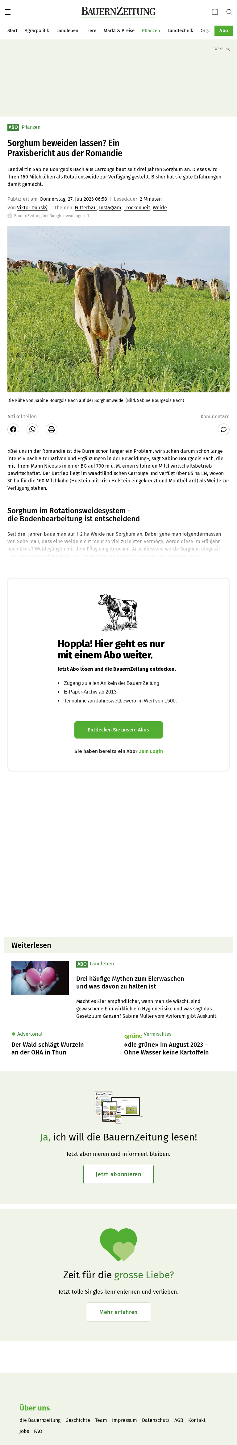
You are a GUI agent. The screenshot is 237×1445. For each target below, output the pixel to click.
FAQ (38, 1431)
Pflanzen (151, 30)
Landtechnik (180, 30)
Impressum (124, 1420)
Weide (160, 208)
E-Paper (217, 12)
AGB (178, 1420)
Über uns (34, 1408)
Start (12, 30)
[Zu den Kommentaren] (224, 429)
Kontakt (197, 1420)
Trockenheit (137, 208)
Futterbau (86, 208)
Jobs (24, 1431)
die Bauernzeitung (39, 1420)
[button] (7, 12)
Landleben (67, 30)
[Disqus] (118, 853)
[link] (151, 982)
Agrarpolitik (37, 30)
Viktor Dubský (32, 208)
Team (101, 1420)
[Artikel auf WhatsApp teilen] (32, 429)
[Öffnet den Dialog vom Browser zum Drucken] (51, 429)
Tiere (91, 30)
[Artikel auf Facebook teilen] (13, 429)
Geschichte (77, 1420)
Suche (232, 11)
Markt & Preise (119, 30)
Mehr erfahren (118, 1312)
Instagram (110, 208)
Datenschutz (155, 1420)
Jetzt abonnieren (118, 1174)
